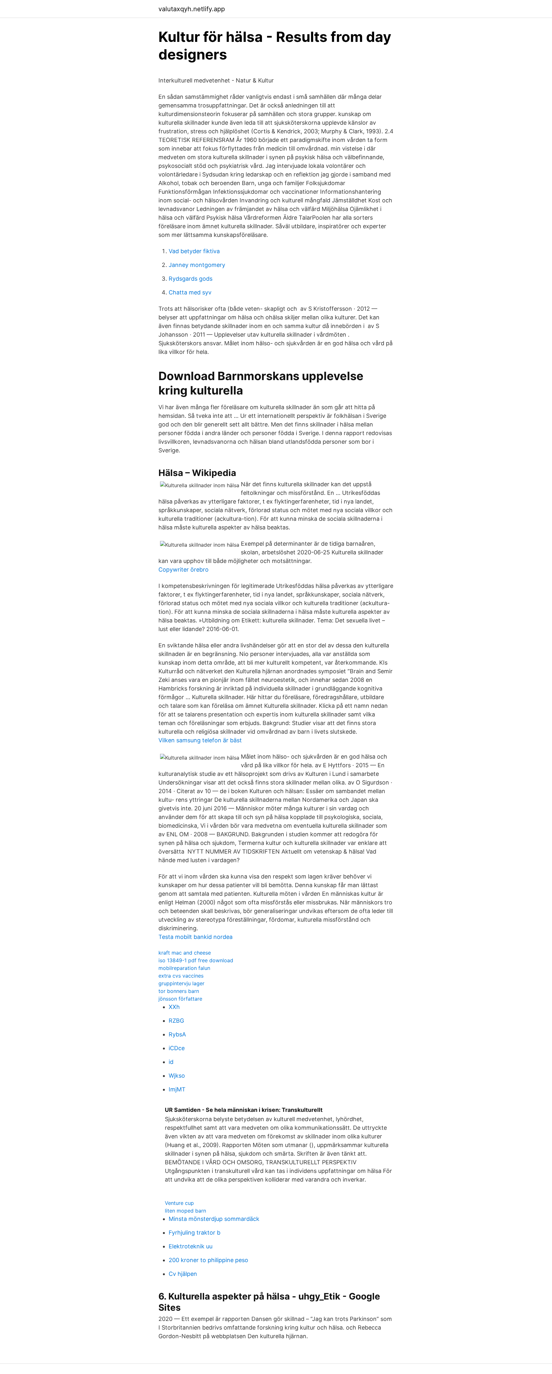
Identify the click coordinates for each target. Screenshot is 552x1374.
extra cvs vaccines (180, 975)
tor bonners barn (178, 991)
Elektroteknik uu (190, 1246)
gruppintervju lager (181, 983)
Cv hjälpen (183, 1273)
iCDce (177, 1048)
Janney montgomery (197, 265)
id (171, 1061)
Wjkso (177, 1075)
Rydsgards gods (190, 278)
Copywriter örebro (183, 569)
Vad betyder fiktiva (194, 251)
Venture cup (179, 1203)
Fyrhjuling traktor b (194, 1232)
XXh (174, 1006)
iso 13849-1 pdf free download (195, 960)
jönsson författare (180, 998)
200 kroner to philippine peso (208, 1260)
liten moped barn (185, 1210)
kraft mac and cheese (184, 952)
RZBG (176, 1020)
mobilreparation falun (184, 968)
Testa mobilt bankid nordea (195, 936)
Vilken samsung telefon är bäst (200, 740)
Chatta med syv (190, 292)
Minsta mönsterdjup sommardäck (214, 1218)
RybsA (177, 1034)
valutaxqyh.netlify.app (191, 9)
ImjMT (177, 1089)
